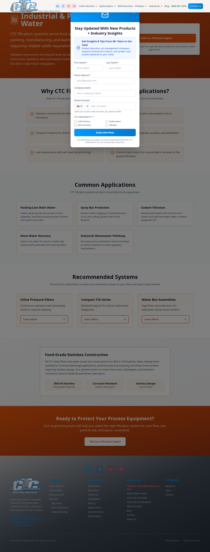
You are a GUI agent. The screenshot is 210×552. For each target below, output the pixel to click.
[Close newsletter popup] (134, 12)
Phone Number (82, 100)
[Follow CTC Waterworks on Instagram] (74, 6)
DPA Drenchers (125, 6)
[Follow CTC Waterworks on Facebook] (63, 6)
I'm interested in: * (84, 116)
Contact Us (195, 6)
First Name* (80, 62)
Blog (167, 6)
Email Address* (82, 75)
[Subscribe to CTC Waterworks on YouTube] (68, 6)
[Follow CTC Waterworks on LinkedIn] (57, 6)
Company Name (82, 87)
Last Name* (112, 62)
